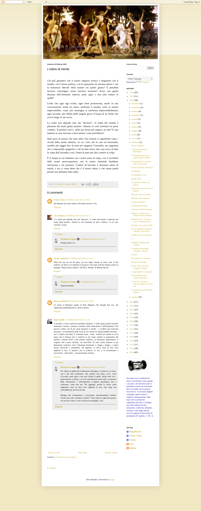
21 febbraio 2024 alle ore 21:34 (77, 320)
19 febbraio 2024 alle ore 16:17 (81, 258)
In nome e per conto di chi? (142, 225)
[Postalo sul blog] (89, 184)
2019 (131, 317)
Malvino (132, 448)
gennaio (135, 297)
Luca (131, 444)
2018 (131, 321)
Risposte (60, 234)
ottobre (135, 111)
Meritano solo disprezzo (140, 198)
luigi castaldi (59, 320)
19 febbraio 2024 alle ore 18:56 (92, 282)
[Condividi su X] (92, 184)
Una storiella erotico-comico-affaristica (139, 277)
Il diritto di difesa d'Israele (141, 209)
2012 (131, 345)
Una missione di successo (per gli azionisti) (141, 162)
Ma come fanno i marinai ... (142, 194)
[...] (132, 239)
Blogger (112, 480)
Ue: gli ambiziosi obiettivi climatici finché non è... (141, 230)
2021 (131, 310)
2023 (131, 302)
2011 (131, 348)
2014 (131, 337)
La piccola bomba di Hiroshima (139, 150)
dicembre (135, 104)
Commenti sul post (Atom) (66, 457)
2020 (131, 314)
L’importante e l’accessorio (141, 272)
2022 (131, 306)
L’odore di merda (138, 202)
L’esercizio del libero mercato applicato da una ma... (142, 284)
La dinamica (136, 171)
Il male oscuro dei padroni (141, 235)
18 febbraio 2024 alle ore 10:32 (78, 200)
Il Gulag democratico (139, 206)
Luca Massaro (59, 216)
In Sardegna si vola (138, 175)
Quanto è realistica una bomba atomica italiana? (141, 214)
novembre (136, 108)
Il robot (134, 255)
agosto (134, 119)
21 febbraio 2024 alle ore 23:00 (92, 367)
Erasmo (132, 440)
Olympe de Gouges (68, 239)
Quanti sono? (136, 179)
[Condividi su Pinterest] (97, 184)
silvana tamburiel (61, 258)
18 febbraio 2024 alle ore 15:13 (92, 239)
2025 (131, 96)
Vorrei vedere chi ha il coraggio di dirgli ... (140, 267)
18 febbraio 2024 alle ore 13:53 (78, 216)
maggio (135, 131)
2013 (131, 341)
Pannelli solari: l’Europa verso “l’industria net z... (142, 220)
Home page (82, 453)
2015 (131, 333)
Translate (145, 82)
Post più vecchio (111, 453)
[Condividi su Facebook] (95, 184)
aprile (134, 135)
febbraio (135, 142)
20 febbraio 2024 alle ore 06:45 (81, 301)
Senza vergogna (137, 146)
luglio (134, 123)
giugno (135, 127)
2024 (131, 100)
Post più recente (54, 453)
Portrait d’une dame (139, 262)
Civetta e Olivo (135, 436)
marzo (134, 138)
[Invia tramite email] (87, 184)
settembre (136, 115)
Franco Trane (59, 200)
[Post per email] (82, 184)
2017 (131, 325)
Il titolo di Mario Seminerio (142, 167)
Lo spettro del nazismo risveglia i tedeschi (140, 250)
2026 (131, 92)
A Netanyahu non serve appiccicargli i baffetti (140, 156)
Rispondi (57, 207)
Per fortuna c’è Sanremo (140, 258)
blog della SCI (135, 432)
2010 (131, 352)
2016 (131, 329)
